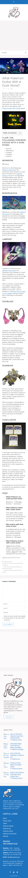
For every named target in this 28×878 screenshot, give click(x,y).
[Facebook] (13, 2)
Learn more (8, 717)
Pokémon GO (16, 759)
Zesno (5, 865)
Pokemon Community (9, 833)
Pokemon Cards (8, 831)
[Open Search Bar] (25, 52)
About (5, 818)
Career (5, 823)
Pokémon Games (8, 561)
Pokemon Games (8, 826)
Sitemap (5, 836)
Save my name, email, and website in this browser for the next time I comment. (14, 618)
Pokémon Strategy (17, 749)
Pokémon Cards (17, 740)
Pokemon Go (7, 828)
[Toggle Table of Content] (19, 133)
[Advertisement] (14, 35)
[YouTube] (13, 872)
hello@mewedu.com (13, 857)
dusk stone (6, 563)
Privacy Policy (7, 820)
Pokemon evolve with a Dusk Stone (13, 108)
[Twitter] (17, 872)
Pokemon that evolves (9, 170)
